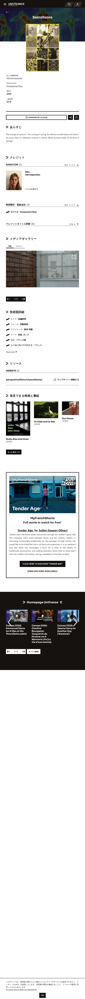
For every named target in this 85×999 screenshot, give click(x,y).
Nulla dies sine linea (17, 439)
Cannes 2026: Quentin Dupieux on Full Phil (67, 628)
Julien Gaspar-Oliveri (53, 530)
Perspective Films (15, 86)
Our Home (67, 418)
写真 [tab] (10, 246)
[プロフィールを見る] (78, 4)
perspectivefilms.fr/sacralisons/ (24, 379)
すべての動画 (34, 651)
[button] (74, 257)
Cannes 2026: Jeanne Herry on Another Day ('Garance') (41, 629)
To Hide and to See (44, 421)
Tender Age (25, 530)
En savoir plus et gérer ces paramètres (21, 989)
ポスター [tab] (19, 246)
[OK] (42, 995)
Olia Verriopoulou (14, 78)
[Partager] (70, 117)
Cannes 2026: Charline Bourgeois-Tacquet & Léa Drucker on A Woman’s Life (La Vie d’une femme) (16, 634)
